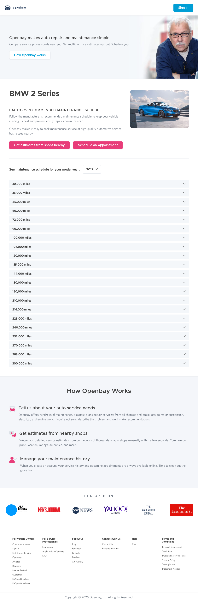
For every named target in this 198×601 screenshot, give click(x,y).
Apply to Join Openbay (53, 551)
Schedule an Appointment (98, 145)
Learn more (47, 547)
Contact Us (107, 544)
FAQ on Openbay (20, 579)
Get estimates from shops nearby (39, 145)
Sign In (183, 7)
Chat (134, 544)
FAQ (44, 555)
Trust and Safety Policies (173, 555)
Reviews (16, 566)
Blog (74, 544)
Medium (76, 557)
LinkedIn (76, 553)
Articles (16, 561)
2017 (89, 169)
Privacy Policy (168, 560)
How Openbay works (30, 55)
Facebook (76, 548)
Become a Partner (110, 548)
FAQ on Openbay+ (21, 583)
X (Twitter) (77, 561)
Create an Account (21, 544)
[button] (99, 184)
